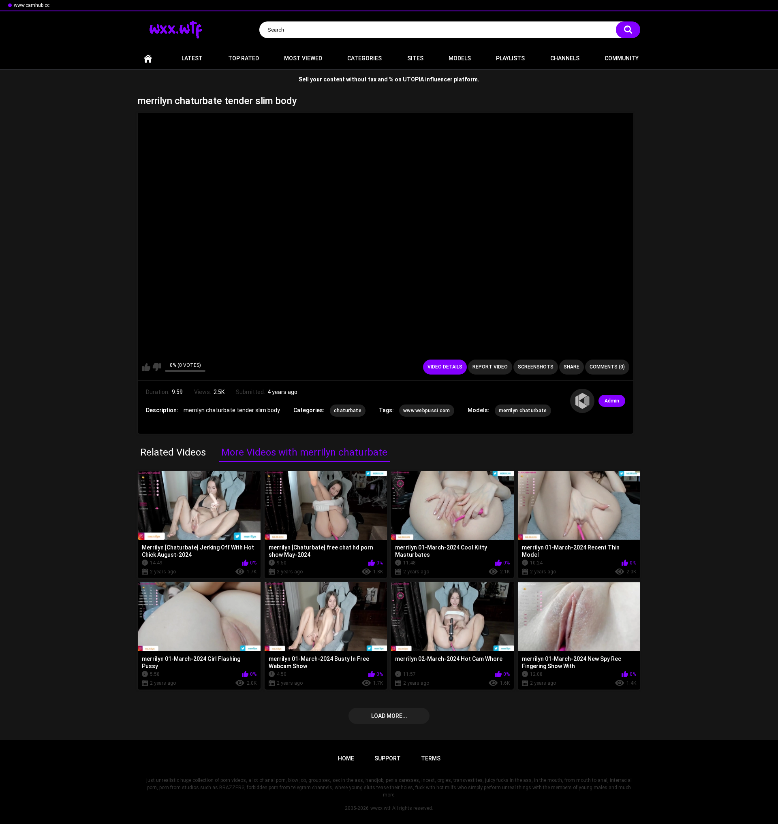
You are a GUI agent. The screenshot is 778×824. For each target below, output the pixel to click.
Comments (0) (607, 367)
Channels (564, 58)
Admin (612, 401)
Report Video (490, 367)
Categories (364, 58)
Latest (192, 58)
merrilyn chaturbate (523, 410)
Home (148, 58)
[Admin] (582, 401)
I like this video (146, 367)
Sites (415, 58)
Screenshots (536, 367)
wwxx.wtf (380, 808)
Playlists (510, 58)
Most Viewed (303, 58)
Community (622, 58)
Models (460, 58)
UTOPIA (413, 79)
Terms (430, 758)
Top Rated (243, 58)
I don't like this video (156, 367)
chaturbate (347, 410)
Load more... (389, 716)
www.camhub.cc (31, 5)
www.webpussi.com (426, 410)
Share (571, 367)
